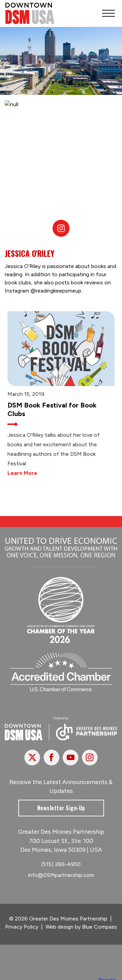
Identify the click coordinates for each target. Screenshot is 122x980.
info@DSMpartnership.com (61, 875)
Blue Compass (99, 927)
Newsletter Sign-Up (61, 808)
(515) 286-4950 (61, 864)
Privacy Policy (21, 927)
